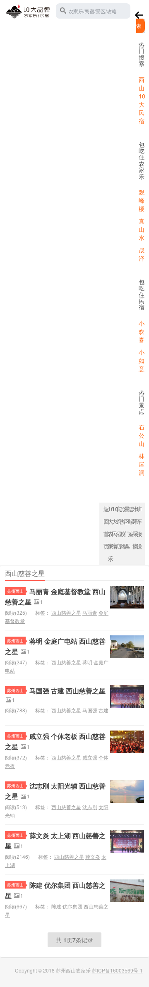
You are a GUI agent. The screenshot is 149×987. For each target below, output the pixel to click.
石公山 (141, 435)
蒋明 (87, 662)
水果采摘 (134, 527)
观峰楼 (141, 200)
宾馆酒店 (118, 527)
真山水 (141, 229)
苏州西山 (15, 591)
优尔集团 (72, 906)
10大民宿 (114, 527)
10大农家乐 (110, 534)
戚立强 (89, 757)
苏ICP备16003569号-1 (117, 970)
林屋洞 (141, 464)
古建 (103, 710)
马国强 (89, 710)
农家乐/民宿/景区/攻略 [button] (92, 10)
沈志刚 (89, 806)
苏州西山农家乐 (28, 10)
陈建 (56, 906)
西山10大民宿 (142, 100)
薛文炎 (92, 856)
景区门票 (126, 527)
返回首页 (105, 527)
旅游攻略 (122, 527)
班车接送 (139, 527)
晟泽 (141, 254)
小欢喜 (141, 331)
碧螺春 (130, 521)
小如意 (141, 360)
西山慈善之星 (66, 612)
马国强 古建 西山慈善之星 (67, 690)
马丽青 (89, 612)
